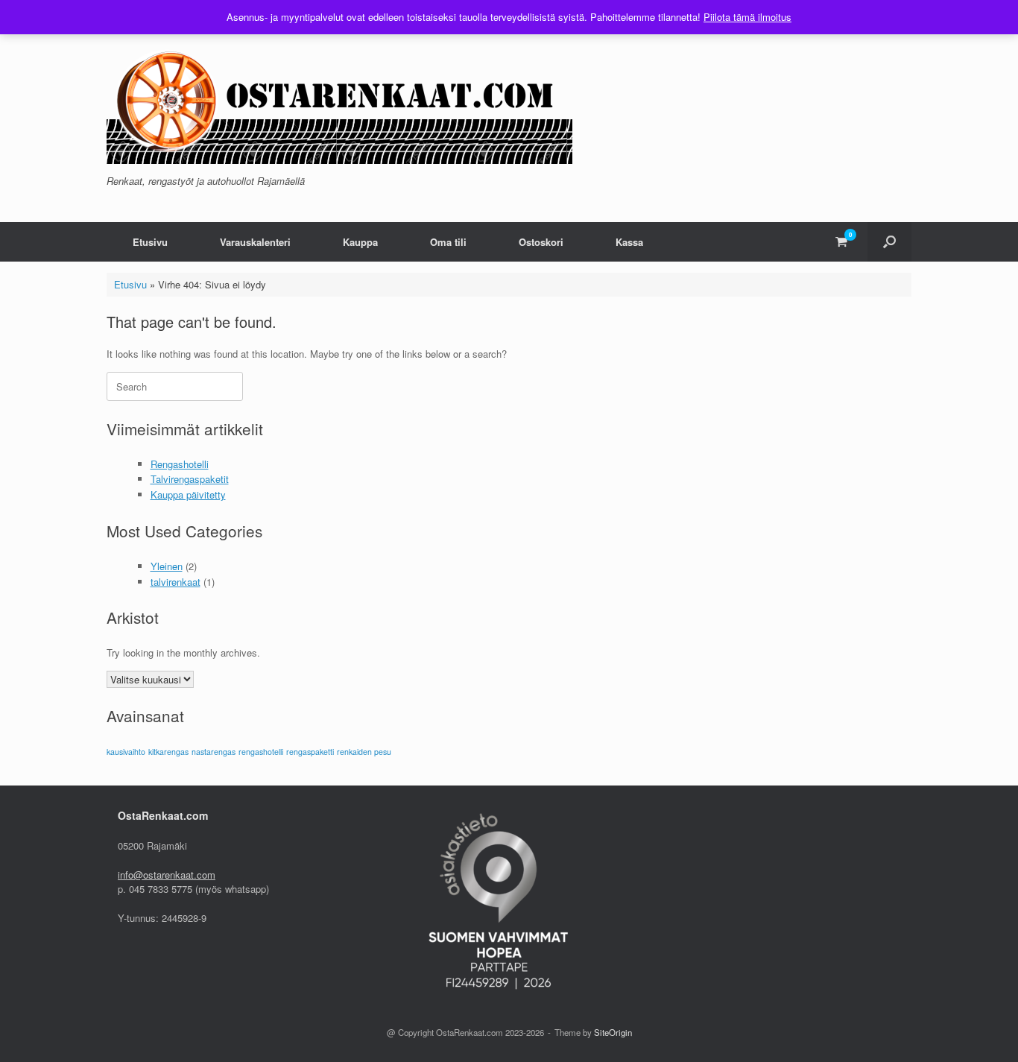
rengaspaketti (310, 751)
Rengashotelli (180, 464)
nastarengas (213, 751)
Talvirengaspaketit (190, 479)
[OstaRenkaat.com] (339, 102)
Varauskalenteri (255, 242)
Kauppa (360, 242)
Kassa (629, 242)
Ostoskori (541, 242)
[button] (889, 242)
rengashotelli (260, 751)
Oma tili (448, 242)
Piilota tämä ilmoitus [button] (747, 17)
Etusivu (150, 242)
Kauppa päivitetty (188, 494)
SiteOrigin (613, 1032)
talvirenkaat (175, 582)
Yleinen (167, 566)
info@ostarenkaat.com (166, 874)
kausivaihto (126, 751)
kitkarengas (168, 751)
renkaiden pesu (364, 751)
